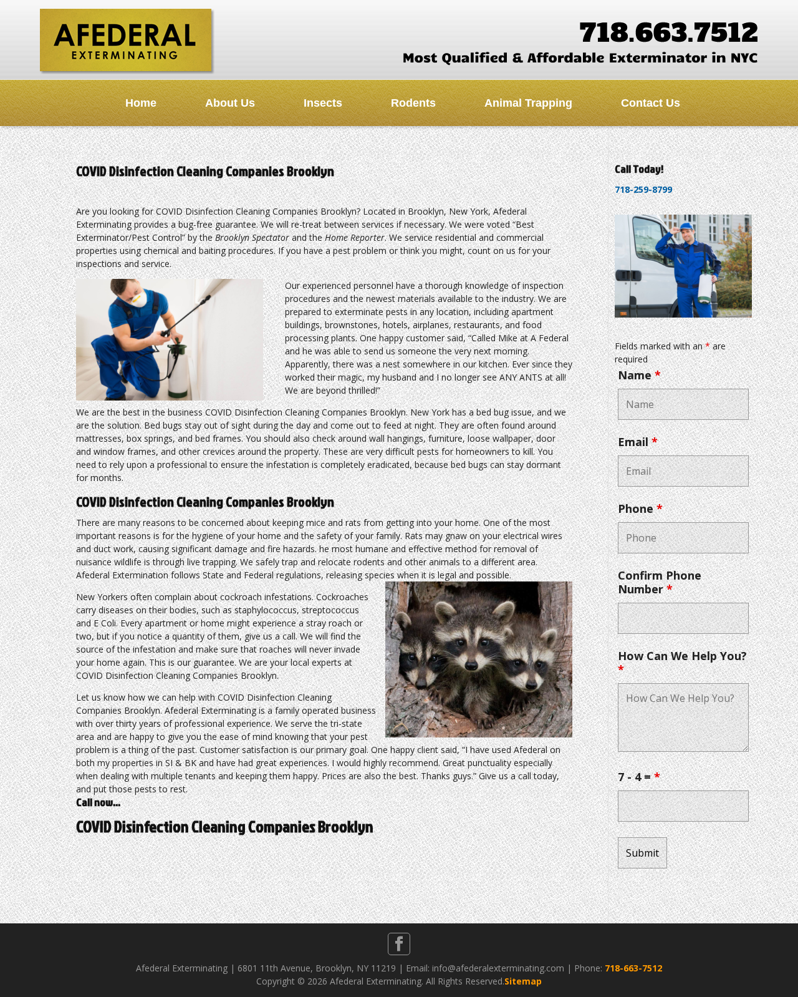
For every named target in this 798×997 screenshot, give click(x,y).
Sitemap (523, 981)
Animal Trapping (528, 103)
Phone (640, 508)
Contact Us (650, 103)
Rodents (413, 103)
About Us (230, 103)
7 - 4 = (639, 776)
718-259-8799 (643, 189)
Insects (323, 103)
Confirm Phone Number (659, 582)
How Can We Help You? (682, 662)
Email (638, 441)
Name (639, 374)
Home (140, 103)
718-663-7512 (633, 968)
